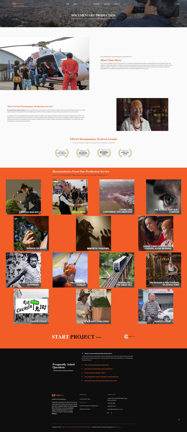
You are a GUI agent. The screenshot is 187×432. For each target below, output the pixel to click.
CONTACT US (130, 336)
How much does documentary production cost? (100, 381)
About (76, 4)
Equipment (96, 4)
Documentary (83, 402)
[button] (107, 353)
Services (84, 4)
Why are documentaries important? (96, 365)
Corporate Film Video (85, 399)
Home (67, 4)
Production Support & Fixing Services (89, 406)
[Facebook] (112, 413)
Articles (107, 4)
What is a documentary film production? (98, 353)
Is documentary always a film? (94, 373)
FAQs (178, 4)
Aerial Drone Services (85, 409)
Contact (117, 4)
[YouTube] (109, 413)
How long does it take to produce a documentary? (101, 377)
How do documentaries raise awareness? (98, 369)
